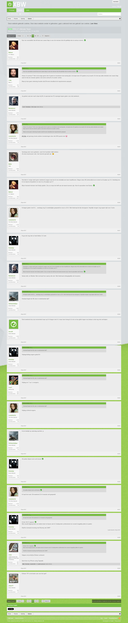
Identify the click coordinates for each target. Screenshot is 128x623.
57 (32, 35)
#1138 (119, 537)
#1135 (119, 453)
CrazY (23, 106)
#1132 (119, 370)
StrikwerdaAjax (13, 303)
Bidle (10, 164)
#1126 (119, 202)
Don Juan (34, 106)
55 (27, 35)
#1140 (119, 596)
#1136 (119, 481)
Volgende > (47, 35)
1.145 (17, 140)
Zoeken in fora (14, 14)
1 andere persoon (41, 564)
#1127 (119, 230)
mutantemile (12, 136)
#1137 (119, 509)
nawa (10, 555)
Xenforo (21, 618)
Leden (27, 10)
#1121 (119, 63)
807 (18, 562)
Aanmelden (115, 1)
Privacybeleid (118, 621)
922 (18, 57)
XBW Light (10, 618)
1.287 (17, 308)
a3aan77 (11, 585)
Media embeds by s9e (39, 621)
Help (101, 618)
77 (42, 35)
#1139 (119, 568)
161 (18, 85)
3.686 (17, 168)
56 (30, 35)
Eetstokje (28, 106)
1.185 (17, 336)
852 (18, 392)
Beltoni (11, 52)
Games (18, 31)
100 (18, 590)
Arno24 (11, 331)
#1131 (119, 342)
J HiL (10, 80)
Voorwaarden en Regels (108, 621)
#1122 (119, 90)
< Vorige (19, 35)
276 (18, 252)
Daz (29, 31)
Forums (20, 10)
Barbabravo (12, 108)
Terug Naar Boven (113, 618)
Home (105, 618)
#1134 (119, 425)
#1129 (119, 286)
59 (37, 35)
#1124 (119, 146)
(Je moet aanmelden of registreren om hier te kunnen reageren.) (106, 601)
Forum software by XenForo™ (20, 621)
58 (35, 35)
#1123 (119, 118)
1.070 (17, 112)
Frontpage (11, 10)
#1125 (119, 174)
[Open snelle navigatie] (120, 18)
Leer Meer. (94, 23)
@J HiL (24, 136)
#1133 (119, 397)
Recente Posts (25, 14)
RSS (119, 618)
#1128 (119, 258)
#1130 (119, 314)
